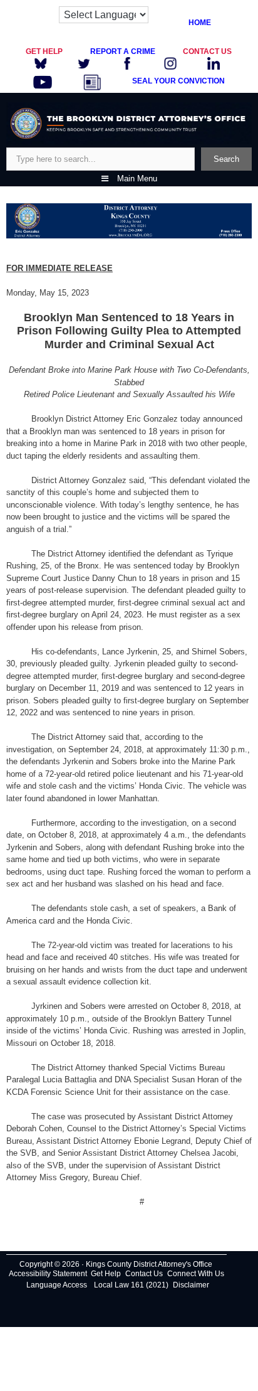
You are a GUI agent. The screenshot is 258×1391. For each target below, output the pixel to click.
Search (226, 159)
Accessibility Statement (48, 1273)
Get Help (106, 1273)
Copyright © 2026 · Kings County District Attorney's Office (115, 1264)
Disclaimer (191, 1285)
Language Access (56, 1285)
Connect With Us (195, 1273)
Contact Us (144, 1273)
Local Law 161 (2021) (131, 1285)
